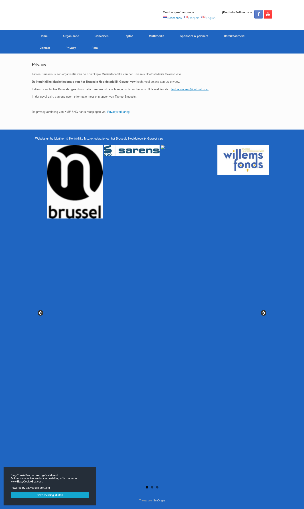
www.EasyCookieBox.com (26, 481)
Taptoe (128, 36)
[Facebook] (258, 14)
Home (44, 36)
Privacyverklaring (118, 111)
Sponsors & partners (194, 36)
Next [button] (263, 313)
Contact (45, 47)
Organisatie (71, 36)
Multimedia (156, 36)
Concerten (102, 36)
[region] (152, 319)
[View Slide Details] (63, 312)
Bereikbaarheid (234, 36)
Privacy (71, 47)
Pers (94, 47)
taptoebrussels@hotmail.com (190, 89)
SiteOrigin (159, 500)
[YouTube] (268, 14)
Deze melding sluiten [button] (50, 495)
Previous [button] (40, 313)
